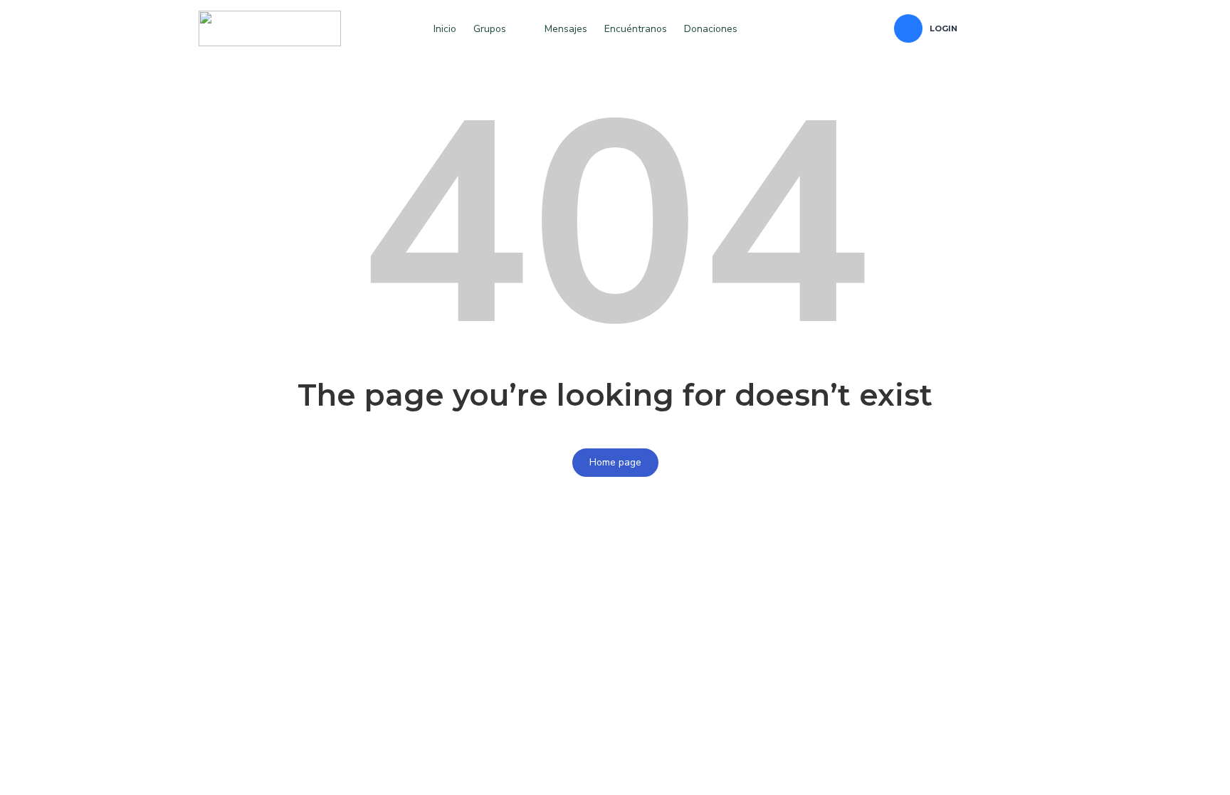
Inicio (444, 29)
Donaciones (710, 29)
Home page (615, 462)
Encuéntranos (635, 29)
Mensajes (566, 29)
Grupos (489, 29)
